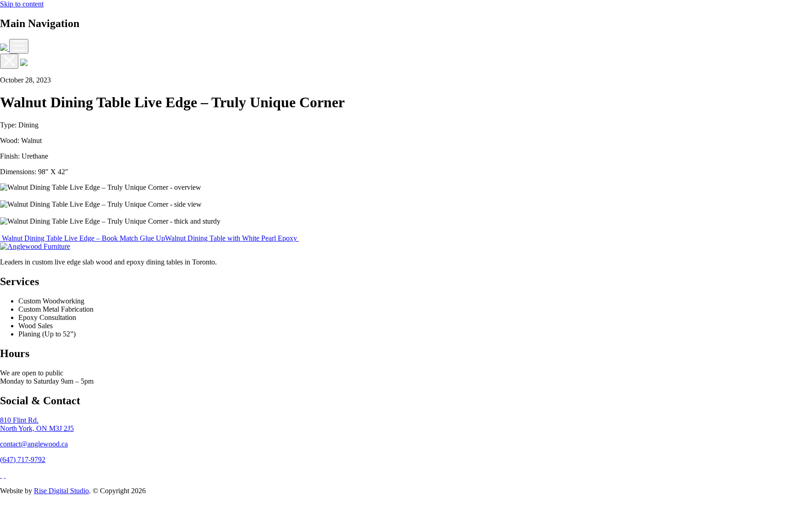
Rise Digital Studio (61, 491)
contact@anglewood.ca (34, 444)
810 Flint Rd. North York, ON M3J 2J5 (37, 424)
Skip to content (22, 4)
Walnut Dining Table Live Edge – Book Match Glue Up (82, 238)
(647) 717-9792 (22, 459)
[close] (9, 61)
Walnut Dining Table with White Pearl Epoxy (232, 238)
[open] (18, 46)
